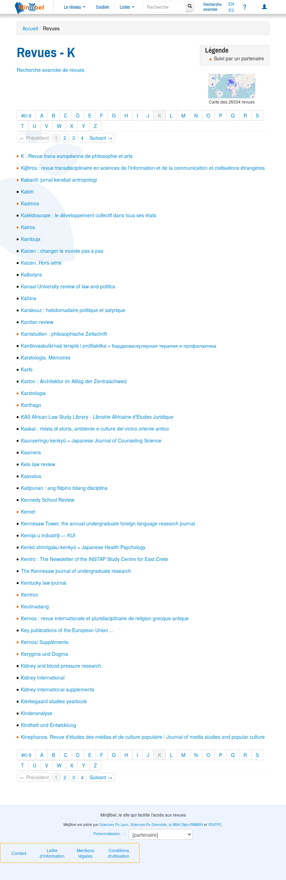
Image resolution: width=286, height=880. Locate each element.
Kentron (29, 594)
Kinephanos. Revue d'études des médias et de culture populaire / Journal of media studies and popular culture (143, 736)
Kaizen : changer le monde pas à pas (62, 250)
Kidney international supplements (57, 689)
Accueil (30, 28)
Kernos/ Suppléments (44, 641)
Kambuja (30, 238)
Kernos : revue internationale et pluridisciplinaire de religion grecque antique (105, 618)
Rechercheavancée (212, 7)
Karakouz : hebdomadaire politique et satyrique (73, 309)
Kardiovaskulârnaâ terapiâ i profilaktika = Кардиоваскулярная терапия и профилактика (118, 345)
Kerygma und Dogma (44, 653)
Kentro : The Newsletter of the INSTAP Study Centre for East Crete (94, 558)
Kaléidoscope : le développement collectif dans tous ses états (88, 215)
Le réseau (73, 7)
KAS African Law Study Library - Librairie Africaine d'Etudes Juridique (97, 416)
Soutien (102, 7)
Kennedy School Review (47, 499)
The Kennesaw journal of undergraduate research (76, 570)
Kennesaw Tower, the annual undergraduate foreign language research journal (108, 523)
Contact (19, 853)
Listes (125, 7)
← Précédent (34, 137)
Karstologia (33, 392)
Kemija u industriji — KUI (48, 535)
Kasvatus (31, 475)
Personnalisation (106, 833)
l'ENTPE (214, 824)
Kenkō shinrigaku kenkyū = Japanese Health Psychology (83, 547)
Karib (26, 369)
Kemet (28, 511)
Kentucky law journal (43, 582)
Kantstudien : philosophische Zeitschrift (64, 333)
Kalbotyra (31, 274)
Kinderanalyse (36, 713)
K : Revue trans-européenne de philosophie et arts (77, 155)
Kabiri (27, 191)
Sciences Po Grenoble (148, 824)
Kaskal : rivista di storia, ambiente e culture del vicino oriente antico (95, 428)
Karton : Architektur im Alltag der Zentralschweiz (74, 381)
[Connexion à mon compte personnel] (264, 7)
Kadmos (30, 203)
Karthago (31, 404)
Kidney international (43, 677)
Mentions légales (85, 853)
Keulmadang (35, 606)
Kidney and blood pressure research (61, 665)
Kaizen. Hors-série (41, 262)
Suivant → (101, 137)
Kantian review (37, 321)
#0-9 (26, 115)
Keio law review (38, 464)
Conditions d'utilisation (118, 853)
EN (231, 3)
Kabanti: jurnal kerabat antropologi (59, 179)
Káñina (28, 298)
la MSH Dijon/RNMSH (186, 824)
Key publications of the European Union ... (67, 630)
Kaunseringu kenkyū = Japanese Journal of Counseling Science (91, 440)
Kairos (28, 226)
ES (231, 10)
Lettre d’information (52, 853)
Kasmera (31, 452)
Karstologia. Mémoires (45, 357)
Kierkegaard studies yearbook (54, 701)
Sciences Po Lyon (113, 824)
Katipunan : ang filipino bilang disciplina (64, 487)
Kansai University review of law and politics (68, 286)
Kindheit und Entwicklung (48, 724)
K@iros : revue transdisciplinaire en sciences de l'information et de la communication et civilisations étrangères (143, 167)
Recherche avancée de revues (50, 69)
